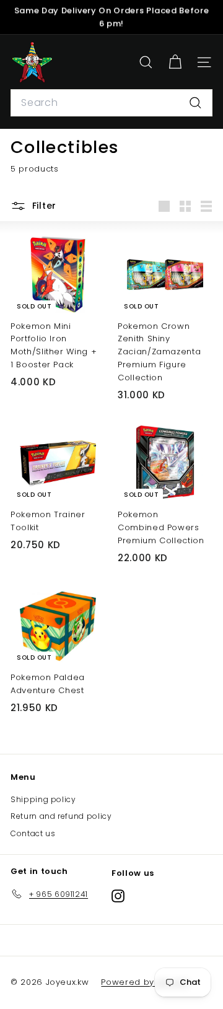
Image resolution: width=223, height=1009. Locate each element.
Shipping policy (43, 799)
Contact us (33, 833)
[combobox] (111, 102)
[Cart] (175, 62)
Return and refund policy (61, 816)
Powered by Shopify (145, 982)
